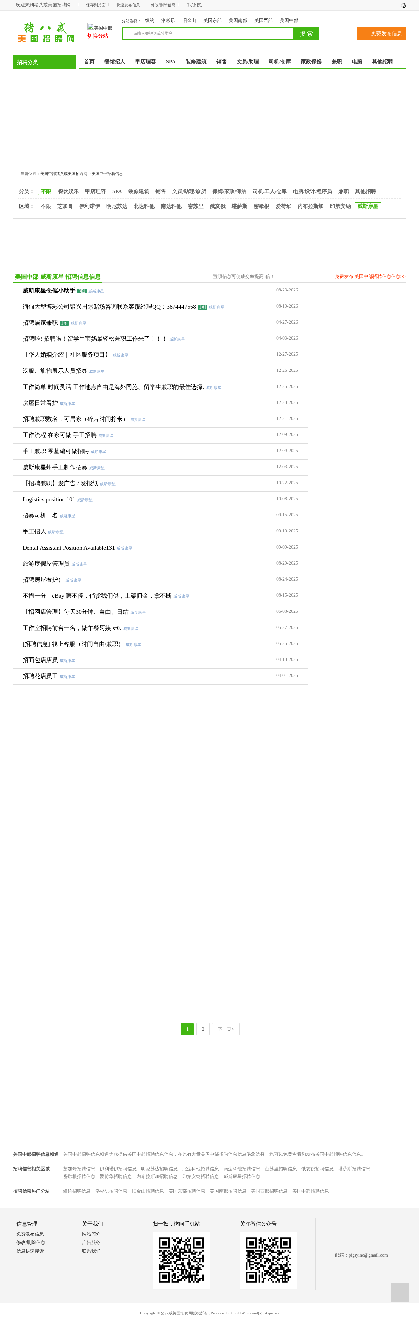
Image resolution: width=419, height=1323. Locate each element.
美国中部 (289, 20)
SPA (117, 191)
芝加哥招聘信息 (79, 1168)
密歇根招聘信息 (79, 1176)
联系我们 (91, 1251)
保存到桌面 (96, 5)
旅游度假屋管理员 (46, 563)
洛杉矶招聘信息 (111, 1191)
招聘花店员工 (40, 676)
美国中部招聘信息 (107, 173)
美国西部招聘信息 (269, 1191)
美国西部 (263, 20)
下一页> (226, 1029)
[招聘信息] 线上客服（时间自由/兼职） (73, 644)
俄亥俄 (218, 206)
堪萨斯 (239, 206)
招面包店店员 (40, 660)
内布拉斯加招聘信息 (157, 1176)
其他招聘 (365, 191)
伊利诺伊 (89, 206)
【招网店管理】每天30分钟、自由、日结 (76, 612)
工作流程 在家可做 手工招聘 (60, 435)
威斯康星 (367, 206)
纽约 (149, 20)
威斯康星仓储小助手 (49, 290)
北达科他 (144, 206)
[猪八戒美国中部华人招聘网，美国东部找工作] (46, 41)
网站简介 (91, 1234)
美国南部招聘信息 (228, 1191)
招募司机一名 (40, 515)
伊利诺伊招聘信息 (118, 1168)
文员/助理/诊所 (189, 191)
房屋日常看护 (40, 403)
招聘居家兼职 (40, 322)
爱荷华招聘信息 (116, 1176)
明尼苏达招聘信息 (159, 1168)
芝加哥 (65, 206)
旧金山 (189, 20)
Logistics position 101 (49, 499)
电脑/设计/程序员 (312, 191)
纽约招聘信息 (77, 1191)
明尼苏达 (116, 206)
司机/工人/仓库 (270, 191)
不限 (46, 191)
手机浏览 (194, 5)
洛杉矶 (168, 20)
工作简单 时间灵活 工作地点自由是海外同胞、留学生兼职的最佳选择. (113, 387)
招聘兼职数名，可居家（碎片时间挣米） (76, 419)
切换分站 (97, 36)
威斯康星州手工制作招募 (55, 467)
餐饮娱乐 (68, 191)
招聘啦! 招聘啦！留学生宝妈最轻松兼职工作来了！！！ (95, 338)
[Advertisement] (209, 118)
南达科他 (171, 206)
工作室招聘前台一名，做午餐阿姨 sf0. (72, 628)
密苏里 (196, 206)
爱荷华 (283, 206)
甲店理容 (95, 191)
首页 (89, 61)
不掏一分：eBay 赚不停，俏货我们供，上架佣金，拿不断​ (97, 595)
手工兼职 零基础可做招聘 (56, 451)
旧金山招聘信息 (148, 1191)
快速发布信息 (128, 5)
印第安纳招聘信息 (200, 1176)
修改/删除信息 (163, 5)
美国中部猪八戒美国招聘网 (63, 173)
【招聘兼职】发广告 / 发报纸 (60, 483)
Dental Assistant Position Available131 (69, 547)
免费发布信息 (386, 33)
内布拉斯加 (311, 206)
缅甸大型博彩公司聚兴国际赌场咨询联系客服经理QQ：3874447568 (109, 306)
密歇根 (261, 206)
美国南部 (238, 20)
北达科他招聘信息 (200, 1168)
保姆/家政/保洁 (229, 191)
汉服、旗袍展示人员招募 (55, 371)
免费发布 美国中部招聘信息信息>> (370, 276)
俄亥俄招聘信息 (317, 1168)
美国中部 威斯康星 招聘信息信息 (58, 276)
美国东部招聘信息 (187, 1191)
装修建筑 (138, 191)
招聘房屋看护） (43, 579)
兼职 (343, 191)
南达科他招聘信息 (242, 1168)
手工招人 (34, 531)
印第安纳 (340, 206)
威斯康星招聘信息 (242, 1176)
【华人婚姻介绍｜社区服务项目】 (67, 354)
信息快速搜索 (30, 1251)
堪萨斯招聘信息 (354, 1168)
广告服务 (91, 1242)
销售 (160, 191)
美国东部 (212, 20)
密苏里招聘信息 (281, 1168)
